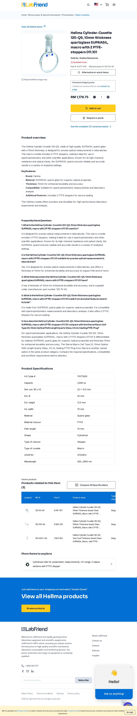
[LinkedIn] (32, 671)
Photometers (68, 15)
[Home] (34, 5)
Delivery (96, 650)
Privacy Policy (23, 711)
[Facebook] (22, 671)
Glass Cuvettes (82, 15)
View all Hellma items (31, 26)
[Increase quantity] (108, 97)
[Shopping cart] (107, 4)
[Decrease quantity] (94, 97)
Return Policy (27, 693)
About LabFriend (99, 636)
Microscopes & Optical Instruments (44, 15)
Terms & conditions (45, 693)
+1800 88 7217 (32, 666)
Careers (95, 645)
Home (24, 15)
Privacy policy (74, 693)
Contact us (97, 641)
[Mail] (27, 671)
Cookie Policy (73, 711)
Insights (95, 655)
